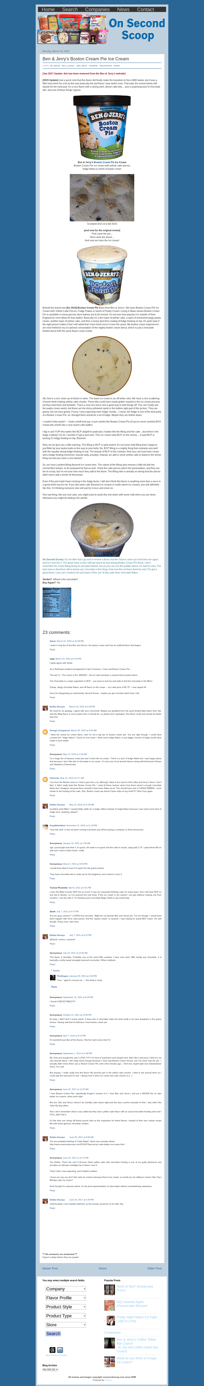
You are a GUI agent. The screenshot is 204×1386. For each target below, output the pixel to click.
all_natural (55, 65)
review (117, 65)
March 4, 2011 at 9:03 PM (75, 864)
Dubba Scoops (57, 706)
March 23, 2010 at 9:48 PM (82, 706)
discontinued (106, 65)
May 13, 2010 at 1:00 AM (75, 754)
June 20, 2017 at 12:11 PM (75, 1158)
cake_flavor (81, 65)
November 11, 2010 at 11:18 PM (82, 825)
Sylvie (53, 641)
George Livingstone (60, 730)
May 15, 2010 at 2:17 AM (72, 778)
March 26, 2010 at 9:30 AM (84, 730)
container (93, 65)
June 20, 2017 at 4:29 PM (81, 1199)
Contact (145, 9)
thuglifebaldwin (58, 825)
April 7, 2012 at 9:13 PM (74, 1035)
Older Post (154, 1268)
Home (48, 9)
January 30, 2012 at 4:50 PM (83, 976)
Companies (97, 9)
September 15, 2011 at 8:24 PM (78, 997)
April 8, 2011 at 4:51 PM (80, 887)
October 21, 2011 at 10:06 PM (77, 1015)
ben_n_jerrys (68, 65)
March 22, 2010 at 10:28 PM (70, 641)
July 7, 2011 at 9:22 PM (80, 935)
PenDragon (63, 976)
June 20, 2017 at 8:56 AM (81, 1137)
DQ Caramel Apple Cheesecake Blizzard (132, 1304)
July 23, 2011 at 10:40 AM (75, 953)
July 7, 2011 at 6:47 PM (67, 911)
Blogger (108, 1380)
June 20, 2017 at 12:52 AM (76, 1089)
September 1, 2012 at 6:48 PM (77, 1053)
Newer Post (50, 1268)
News (123, 9)
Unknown (54, 778)
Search (70, 9)
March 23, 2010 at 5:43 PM (68, 659)
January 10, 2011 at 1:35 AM (76, 843)
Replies (56, 970)
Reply (52, 649)
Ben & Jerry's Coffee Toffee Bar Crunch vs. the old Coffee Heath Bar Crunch (137, 1345)
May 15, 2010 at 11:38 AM (81, 804)
